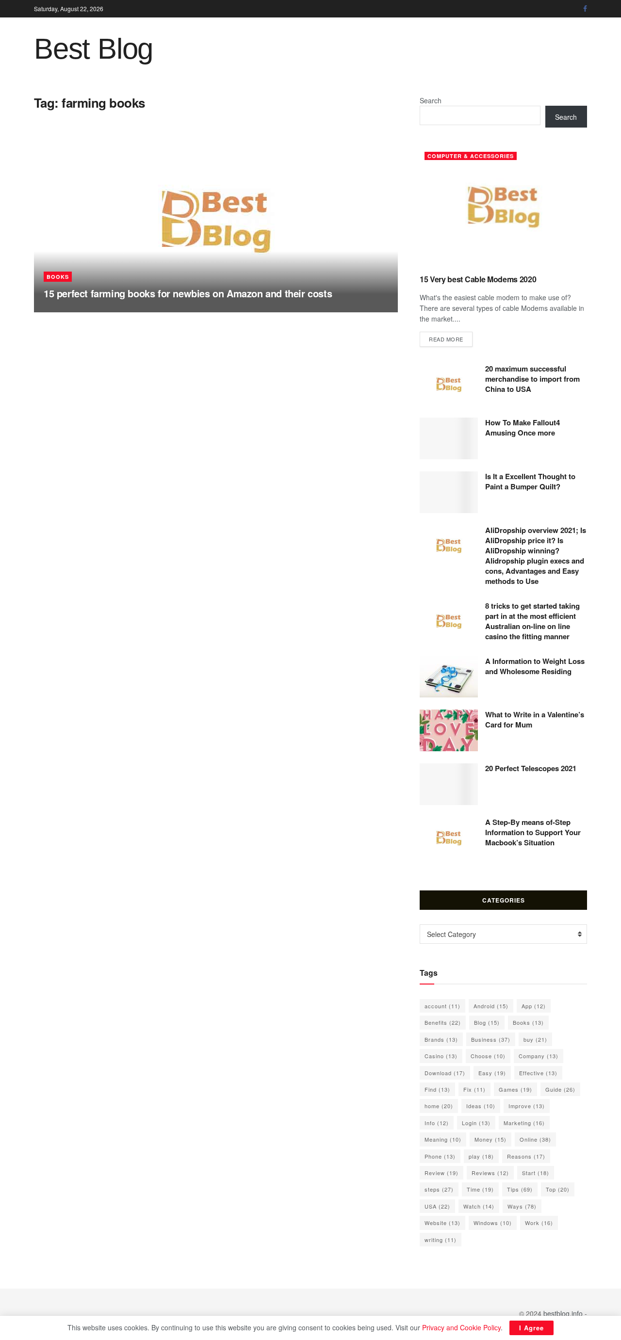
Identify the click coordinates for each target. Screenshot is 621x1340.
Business (490, 1039)
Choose (488, 1056)
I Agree (531, 1327)
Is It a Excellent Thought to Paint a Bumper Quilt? (530, 481)
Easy (492, 1073)
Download (445, 1073)
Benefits (443, 1022)
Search (430, 100)
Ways (522, 1206)
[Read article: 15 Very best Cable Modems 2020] (503, 207)
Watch (478, 1206)
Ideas (480, 1106)
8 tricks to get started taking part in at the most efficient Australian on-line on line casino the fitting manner (532, 621)
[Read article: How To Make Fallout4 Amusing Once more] (449, 438)
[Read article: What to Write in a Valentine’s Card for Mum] (449, 730)
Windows (493, 1223)
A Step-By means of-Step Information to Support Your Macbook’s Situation (533, 832)
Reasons (526, 1156)
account (442, 1006)
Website (442, 1223)
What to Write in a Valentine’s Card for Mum (534, 719)
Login (476, 1123)
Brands (441, 1039)
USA (437, 1206)
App (534, 1006)
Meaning (443, 1139)
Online (535, 1139)
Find (437, 1089)
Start (535, 1173)
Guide (560, 1089)
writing (441, 1239)
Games (515, 1089)
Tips (520, 1189)
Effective (538, 1073)
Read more (451, 339)
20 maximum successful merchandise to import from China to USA (532, 378)
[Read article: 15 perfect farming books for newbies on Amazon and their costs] (216, 221)
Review (441, 1173)
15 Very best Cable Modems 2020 (478, 279)
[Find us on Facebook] (585, 8)
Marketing (524, 1123)
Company (538, 1056)
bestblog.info (563, 1313)
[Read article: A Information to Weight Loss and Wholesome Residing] (449, 677)
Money (490, 1139)
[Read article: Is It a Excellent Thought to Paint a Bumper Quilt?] (449, 492)
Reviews (490, 1173)
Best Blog (93, 49)
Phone (440, 1156)
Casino (441, 1056)
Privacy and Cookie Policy (461, 1327)
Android (491, 1006)
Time (480, 1189)
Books (58, 276)
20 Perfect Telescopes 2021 (530, 768)
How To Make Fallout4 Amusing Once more (522, 427)
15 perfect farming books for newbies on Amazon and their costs (188, 293)
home (439, 1106)
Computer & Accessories (470, 156)
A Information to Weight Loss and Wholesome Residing (535, 666)
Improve (526, 1106)
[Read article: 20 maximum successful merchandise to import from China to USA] (449, 384)
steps (439, 1189)
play (481, 1156)
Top (558, 1189)
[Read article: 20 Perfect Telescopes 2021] (449, 784)
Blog (487, 1022)
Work (539, 1223)
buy (535, 1039)
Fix (474, 1089)
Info (437, 1123)
